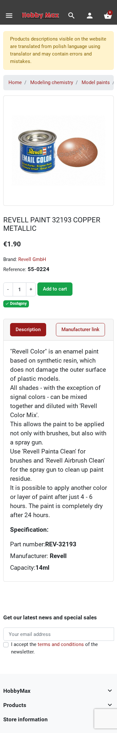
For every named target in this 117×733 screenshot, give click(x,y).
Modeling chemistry (51, 82)
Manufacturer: (38, 556)
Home (15, 82)
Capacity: (22, 567)
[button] (71, 15)
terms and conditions (61, 644)
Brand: (10, 259)
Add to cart (55, 289)
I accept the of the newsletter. (54, 648)
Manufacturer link (80, 329)
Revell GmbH (32, 259)
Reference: (14, 269)
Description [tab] (28, 329)
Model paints (96, 82)
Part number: (27, 544)
